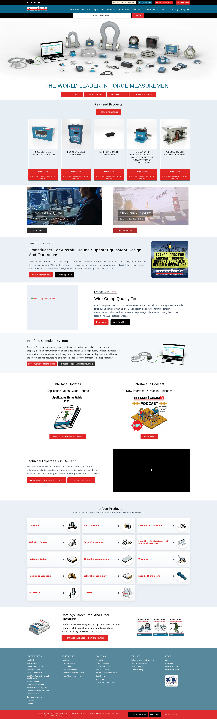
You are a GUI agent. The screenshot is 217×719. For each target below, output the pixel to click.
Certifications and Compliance (73, 673)
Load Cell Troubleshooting (140, 663)
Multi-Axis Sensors (34, 669)
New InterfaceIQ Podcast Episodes (149, 390)
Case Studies (100, 676)
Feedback (65, 660)
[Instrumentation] (72, 559)
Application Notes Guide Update (68, 390)
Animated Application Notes (106, 673)
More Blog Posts (64, 274)
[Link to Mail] (35, 2)
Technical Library (137, 669)
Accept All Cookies (137, 714)
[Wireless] (182, 559)
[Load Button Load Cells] (182, 525)
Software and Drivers (138, 666)
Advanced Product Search (123, 2)
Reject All (154, 714)
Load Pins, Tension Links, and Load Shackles (38, 677)
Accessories (31, 700)
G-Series (30, 703)
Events (167, 660)
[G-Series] (127, 592)
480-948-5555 (183, 2)
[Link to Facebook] (27, 2)
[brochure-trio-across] (160, 627)
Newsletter (169, 663)
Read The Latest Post (41, 274)
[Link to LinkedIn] (31, 2)
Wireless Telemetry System (37, 687)
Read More (101, 322)
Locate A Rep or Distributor (72, 676)
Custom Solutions (102, 663)
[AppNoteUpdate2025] (68, 413)
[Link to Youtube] (39, 2)
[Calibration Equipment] (127, 576)
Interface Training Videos (105, 682)
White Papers (101, 679)
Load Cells (30, 660)
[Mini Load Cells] (127, 525)
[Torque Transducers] (127, 542)
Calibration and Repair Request (142, 660)
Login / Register (145, 2)
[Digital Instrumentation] (127, 559)
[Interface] (45, 8)
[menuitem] (76, 8)
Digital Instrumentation (35, 684)
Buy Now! (44, 171)
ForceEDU (99, 660)
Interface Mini (32, 663)
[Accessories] (72, 592)
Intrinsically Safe (33, 694)
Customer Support (68, 663)
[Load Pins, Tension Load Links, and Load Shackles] (182, 542)
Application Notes (102, 669)
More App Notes (120, 322)
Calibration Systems (34, 697)
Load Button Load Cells (35, 666)
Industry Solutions (103, 666)
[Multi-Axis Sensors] (72, 542)
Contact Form (67, 666)
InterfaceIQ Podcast (172, 669)
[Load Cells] (72, 525)
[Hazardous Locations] (72, 576)
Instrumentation (33, 681)
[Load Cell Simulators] (182, 576)
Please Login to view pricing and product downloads (43, 177)
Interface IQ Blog (171, 666)
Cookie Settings (170, 714)
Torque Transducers (34, 673)
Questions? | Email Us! (164, 2)
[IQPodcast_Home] (149, 413)
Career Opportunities (69, 669)
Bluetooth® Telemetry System (38, 691)
